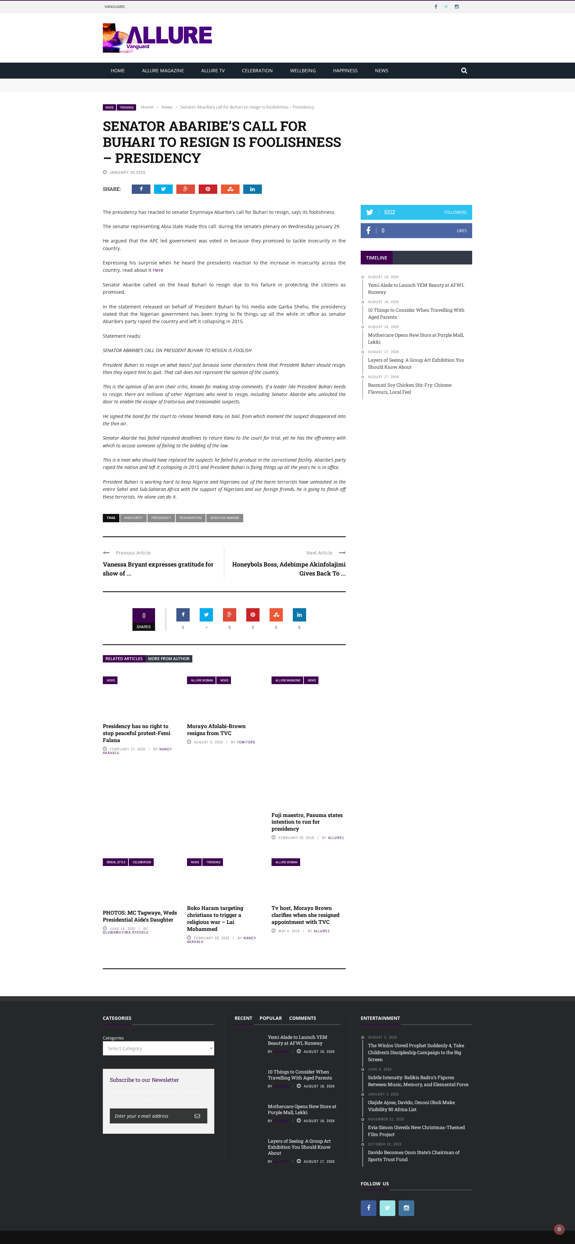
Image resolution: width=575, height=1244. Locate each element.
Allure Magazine (163, 70)
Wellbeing (303, 70)
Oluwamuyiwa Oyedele (126, 932)
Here (158, 270)
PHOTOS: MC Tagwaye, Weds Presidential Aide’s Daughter (140, 916)
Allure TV (213, 70)
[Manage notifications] (559, 1229)
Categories (113, 1038)
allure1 (336, 837)
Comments (302, 1018)
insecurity (133, 517)
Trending (126, 107)
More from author (169, 658)
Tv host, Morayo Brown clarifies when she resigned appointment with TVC (305, 914)
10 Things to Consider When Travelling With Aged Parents (163, 88)
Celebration (257, 70)
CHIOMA (281, 1051)
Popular (271, 1018)
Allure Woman (202, 680)
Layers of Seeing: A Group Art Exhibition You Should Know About (299, 1147)
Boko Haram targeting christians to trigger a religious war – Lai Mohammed (215, 918)
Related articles (124, 658)
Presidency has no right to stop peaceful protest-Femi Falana (136, 732)
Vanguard (114, 6)
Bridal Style (116, 862)
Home (118, 70)
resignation (191, 517)
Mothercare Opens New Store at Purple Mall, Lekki (302, 1109)
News (381, 70)
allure (281, 1161)
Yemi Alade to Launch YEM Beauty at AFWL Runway (158, 82)
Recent (243, 1018)
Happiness (345, 70)
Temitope (246, 742)
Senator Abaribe (224, 517)
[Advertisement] (417, 145)
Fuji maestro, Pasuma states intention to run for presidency (307, 821)
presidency (161, 517)
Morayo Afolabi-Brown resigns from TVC (216, 729)
